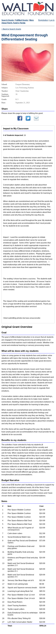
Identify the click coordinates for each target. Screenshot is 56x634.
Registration (43, 20)
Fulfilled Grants (21, 20)
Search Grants (7, 20)
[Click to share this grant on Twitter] (28, 120)
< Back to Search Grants (11, 29)
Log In (52, 20)
